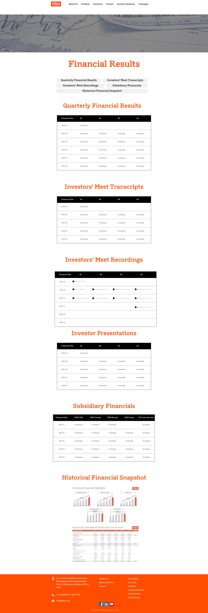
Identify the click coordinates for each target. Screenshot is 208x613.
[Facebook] (101, 604)
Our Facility (133, 579)
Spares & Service (104, 582)
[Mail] (53, 600)
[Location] (53, 578)
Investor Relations (133, 590)
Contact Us (103, 579)
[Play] (136, 307)
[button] (73, 4)
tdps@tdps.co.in (63, 601)
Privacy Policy (133, 594)
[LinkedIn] (106, 604)
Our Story (132, 582)
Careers (102, 586)
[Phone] (53, 595)
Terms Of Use (133, 598)
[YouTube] (112, 604)
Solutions (132, 586)
